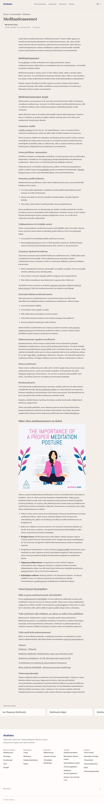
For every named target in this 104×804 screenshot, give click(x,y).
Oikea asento (74, 497)
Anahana (7, 4)
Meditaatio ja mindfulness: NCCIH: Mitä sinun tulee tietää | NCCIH (44, 658)
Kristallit (6, 767)
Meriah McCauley (11, 25)
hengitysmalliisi (63, 549)
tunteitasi (24, 571)
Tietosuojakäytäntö (91, 764)
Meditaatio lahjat (58, 712)
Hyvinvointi (62, 4)
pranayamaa (47, 159)
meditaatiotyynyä (32, 242)
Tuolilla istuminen (25, 130)
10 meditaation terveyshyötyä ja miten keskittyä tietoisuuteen (42, 663)
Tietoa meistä (89, 753)
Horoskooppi (7, 760)
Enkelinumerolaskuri (70, 753)
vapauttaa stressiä (57, 285)
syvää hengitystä (61, 605)
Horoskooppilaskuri (70, 767)
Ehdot (86, 767)
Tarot (5, 764)
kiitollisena (74, 413)
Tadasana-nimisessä (26, 374)
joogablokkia (45, 169)
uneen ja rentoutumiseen (73, 639)
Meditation (26, 14)
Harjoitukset (53, 4)
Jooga (25, 753)
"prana (80, 539)
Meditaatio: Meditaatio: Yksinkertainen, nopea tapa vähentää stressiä (45, 654)
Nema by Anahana (40, 4)
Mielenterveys (49, 753)
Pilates (25, 764)
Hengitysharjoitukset (30, 760)
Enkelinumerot (8, 753)
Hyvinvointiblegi (15, 14)
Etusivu (5, 14)
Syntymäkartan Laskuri (72, 763)
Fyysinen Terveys (50, 756)
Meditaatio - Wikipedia (27, 649)
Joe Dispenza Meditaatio (14, 712)
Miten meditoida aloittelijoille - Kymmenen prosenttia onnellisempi (44, 667)
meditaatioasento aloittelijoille (35, 599)
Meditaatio (27, 756)
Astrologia (6, 756)
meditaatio (25, 62)
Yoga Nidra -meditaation (36, 355)
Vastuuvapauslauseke (91, 771)
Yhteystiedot (88, 760)
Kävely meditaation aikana (46, 389)
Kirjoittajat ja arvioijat (91, 756)
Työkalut (71, 4)
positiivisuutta (39, 581)
